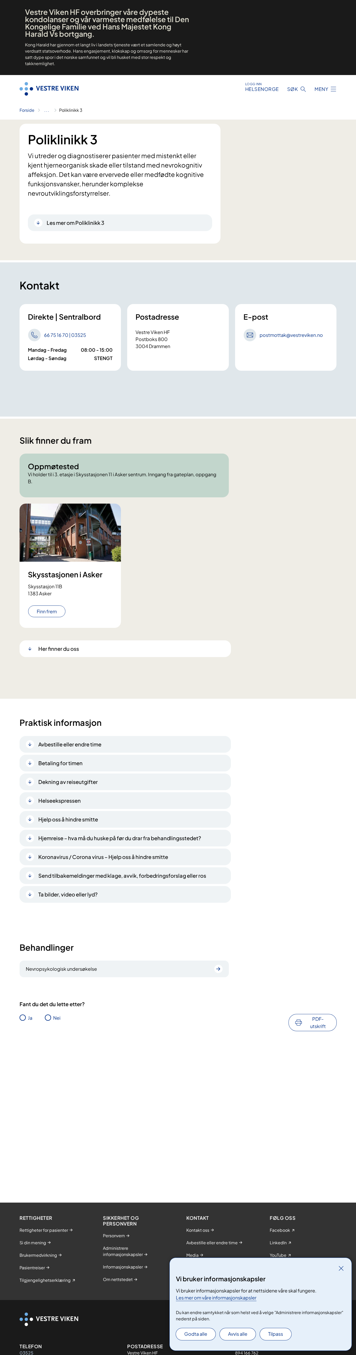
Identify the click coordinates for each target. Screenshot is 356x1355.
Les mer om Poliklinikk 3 (75, 222)
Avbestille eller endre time (69, 744)
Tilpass (275, 1334)
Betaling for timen (60, 763)
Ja (30, 1018)
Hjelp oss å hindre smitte (68, 819)
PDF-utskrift (318, 1022)
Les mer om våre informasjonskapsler (216, 1298)
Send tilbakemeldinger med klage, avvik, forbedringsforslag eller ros (122, 875)
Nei (56, 1018)
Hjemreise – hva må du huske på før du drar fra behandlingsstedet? (119, 838)
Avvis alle (237, 1334)
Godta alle (195, 1334)
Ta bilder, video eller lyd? (68, 894)
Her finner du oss (58, 648)
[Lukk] (341, 1268)
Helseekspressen (59, 800)
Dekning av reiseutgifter (68, 781)
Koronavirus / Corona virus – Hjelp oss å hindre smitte (103, 856)
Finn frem (47, 611)
